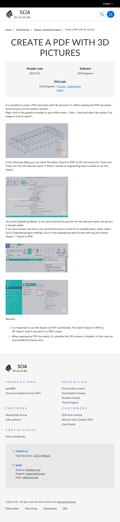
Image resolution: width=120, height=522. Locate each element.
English (107, 3)
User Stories (68, 424)
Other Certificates (15, 436)
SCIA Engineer (23, 30)
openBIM (11, 388)
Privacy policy (12, 508)
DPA (65, 508)
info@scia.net (32, 470)
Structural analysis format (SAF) (23, 393)
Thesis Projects (70, 402)
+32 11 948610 (41, 456)
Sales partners (13, 420)
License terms (50, 508)
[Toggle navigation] (110, 14)
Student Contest (71, 398)
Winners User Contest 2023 (77, 420)
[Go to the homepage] (16, 368)
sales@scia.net (30, 477)
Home (9, 30)
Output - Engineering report (47, 30)
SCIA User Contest (72, 415)
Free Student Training (73, 393)
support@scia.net (35, 474)
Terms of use (31, 508)
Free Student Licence (73, 388)
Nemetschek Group (16, 415)
